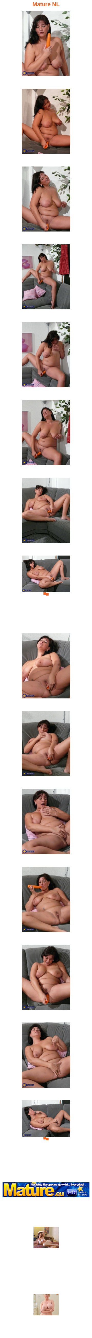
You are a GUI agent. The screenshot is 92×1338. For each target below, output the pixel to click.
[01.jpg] (46, 49)
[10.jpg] (46, 749)
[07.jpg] (46, 516)
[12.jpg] (46, 905)
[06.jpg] (46, 438)
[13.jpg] (46, 983)
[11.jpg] (46, 827)
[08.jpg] (46, 594)
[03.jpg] (46, 205)
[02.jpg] (46, 127)
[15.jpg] (46, 1138)
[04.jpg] (46, 282)
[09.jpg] (46, 671)
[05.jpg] (46, 360)
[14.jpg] (46, 1060)
